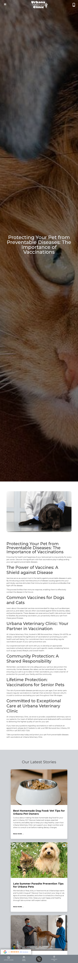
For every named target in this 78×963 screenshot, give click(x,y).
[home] (39, 5)
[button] (4, 5)
